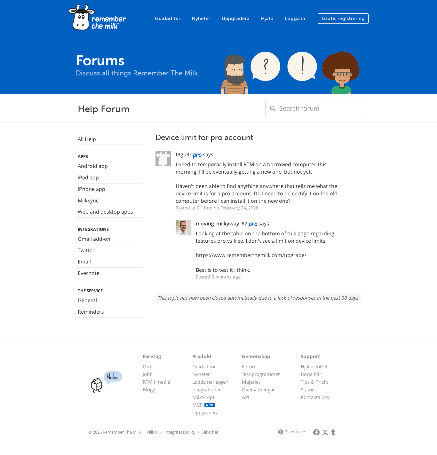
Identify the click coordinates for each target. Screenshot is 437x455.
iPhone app (91, 188)
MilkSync (88, 200)
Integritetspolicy (179, 432)
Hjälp (267, 18)
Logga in (295, 18)
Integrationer (206, 389)
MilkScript (203, 397)
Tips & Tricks (315, 382)
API (245, 397)
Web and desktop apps (105, 211)
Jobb (148, 374)
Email (84, 261)
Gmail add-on (94, 238)
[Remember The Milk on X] (325, 432)
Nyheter (201, 18)
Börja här (311, 374)
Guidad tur (167, 18)
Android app (93, 165)
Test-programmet (261, 374)
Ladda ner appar (210, 382)
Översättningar (258, 389)
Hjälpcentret (314, 366)
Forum (249, 366)
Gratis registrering (343, 18)
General (87, 300)
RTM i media (156, 382)
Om (147, 366)
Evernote (88, 273)
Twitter (86, 250)
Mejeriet (251, 382)
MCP (202, 405)
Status (307, 389)
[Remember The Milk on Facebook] (316, 432)
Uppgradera (236, 18)
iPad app (88, 177)
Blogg (149, 389)
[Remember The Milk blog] (333, 432)
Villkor (152, 432)
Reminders (91, 311)
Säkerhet (210, 432)
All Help (87, 139)
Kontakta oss (315, 397)
